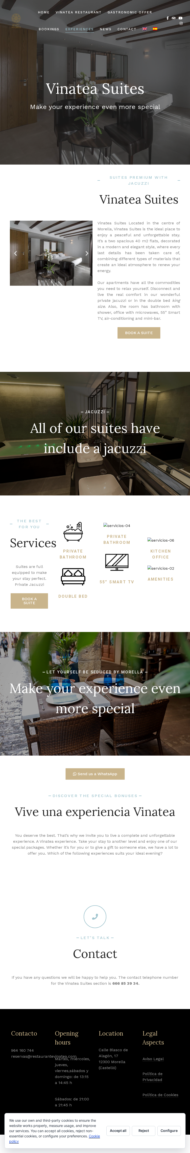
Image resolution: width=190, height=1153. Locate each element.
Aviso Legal (153, 1058)
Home (44, 12)
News (106, 29)
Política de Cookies (160, 1094)
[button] (15, 253)
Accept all (118, 1130)
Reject (144, 1130)
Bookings (49, 29)
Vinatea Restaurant (79, 12)
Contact (127, 29)
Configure (169, 1130)
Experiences (79, 29)
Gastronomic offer (130, 12)
